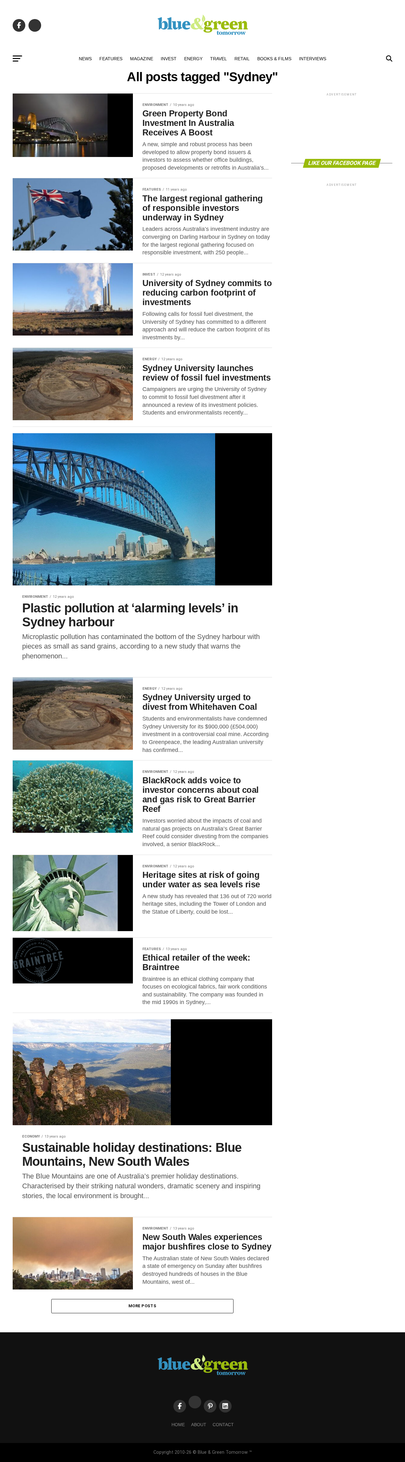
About (198, 1424)
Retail (242, 58)
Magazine (141, 58)
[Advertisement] (341, 125)
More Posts (142, 1305)
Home (178, 1424)
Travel (218, 58)
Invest (169, 58)
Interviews (312, 58)
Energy (193, 58)
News (85, 58)
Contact (223, 1424)
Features (110, 58)
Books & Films (274, 58)
